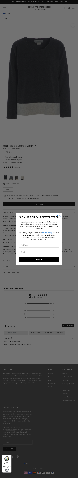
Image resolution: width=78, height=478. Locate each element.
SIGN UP (39, 259)
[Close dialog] (59, 215)
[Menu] (10, 456)
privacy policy (47, 233)
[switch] (7, 470)
